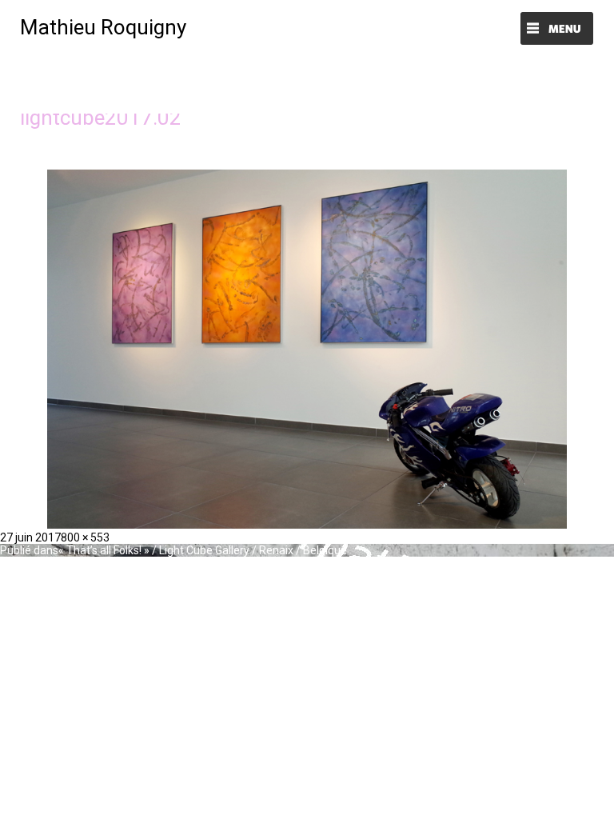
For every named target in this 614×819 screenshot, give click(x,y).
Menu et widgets (557, 30)
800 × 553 (85, 537)
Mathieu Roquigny (103, 27)
